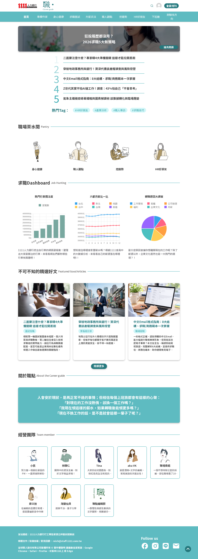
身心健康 (58, 17)
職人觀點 (107, 17)
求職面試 (75, 17)
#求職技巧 (138, 110)
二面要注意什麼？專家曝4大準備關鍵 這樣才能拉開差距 (99, 58)
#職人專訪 (119, 110)
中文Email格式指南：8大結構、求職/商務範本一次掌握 (99, 78)
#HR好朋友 (81, 110)
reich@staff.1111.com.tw (67, 541)
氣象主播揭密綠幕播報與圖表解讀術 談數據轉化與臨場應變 (101, 98)
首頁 (26, 17)
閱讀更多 (99, 366)
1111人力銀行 (37, 534)
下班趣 (156, 17)
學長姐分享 (86, 331)
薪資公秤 (58, 534)
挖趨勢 (123, 17)
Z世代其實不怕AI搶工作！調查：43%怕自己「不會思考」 (100, 88)
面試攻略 (29, 331)
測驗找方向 (172, 16)
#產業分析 (101, 110)
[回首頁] (35, 5)
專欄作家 (42, 17)
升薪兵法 (91, 17)
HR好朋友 (139, 17)
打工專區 (48, 534)
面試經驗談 (68, 534)
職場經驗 (140, 331)
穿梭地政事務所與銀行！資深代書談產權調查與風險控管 (99, 69)
